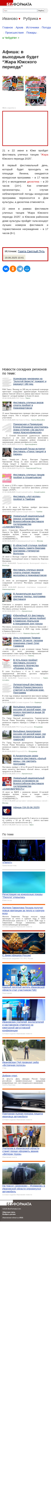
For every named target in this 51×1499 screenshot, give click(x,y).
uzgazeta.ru (11, 108)
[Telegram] (20, 269)
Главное (7, 27)
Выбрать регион (9, 1214)
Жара (44, 154)
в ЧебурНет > (10, 37)
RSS (21, 1218)
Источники (32, 27)
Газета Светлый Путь (31, 251)
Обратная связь (8, 1212)
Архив (19, 27)
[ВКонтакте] (6, 269)
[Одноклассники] (13, 269)
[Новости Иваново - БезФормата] (16, 3)
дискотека (33, 181)
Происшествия (14, 32)
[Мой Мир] (27, 269)
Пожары (31, 32)
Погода (46, 27)
